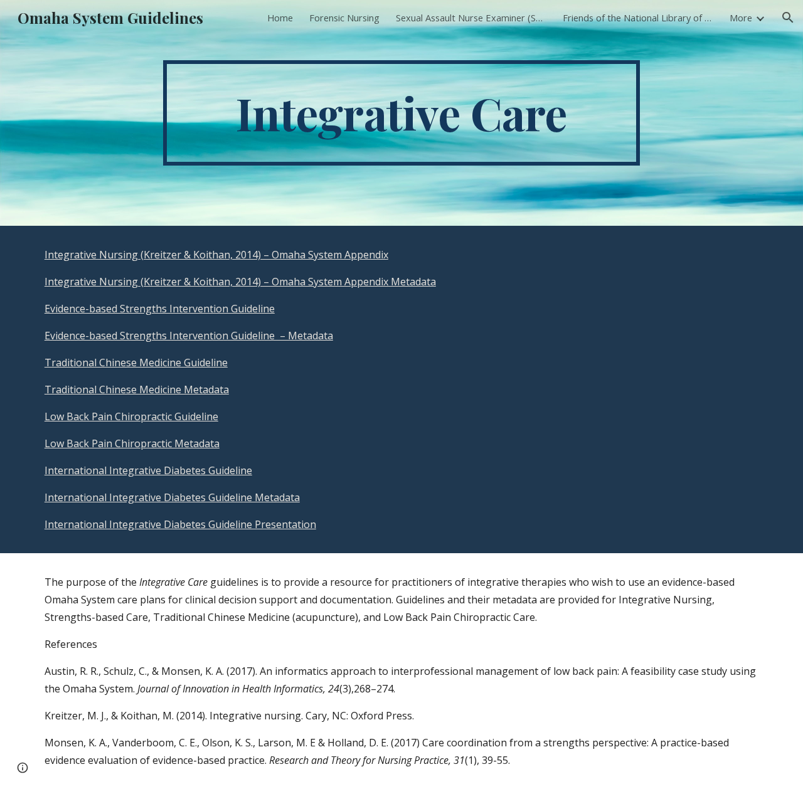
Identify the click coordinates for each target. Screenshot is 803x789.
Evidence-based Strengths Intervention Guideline (160, 308)
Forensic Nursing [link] (344, 17)
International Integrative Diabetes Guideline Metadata (172, 497)
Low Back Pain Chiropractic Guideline (131, 416)
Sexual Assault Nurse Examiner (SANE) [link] (471, 17)
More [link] (741, 17)
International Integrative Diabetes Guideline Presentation (180, 524)
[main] (401, 113)
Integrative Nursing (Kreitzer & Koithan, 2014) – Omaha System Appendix (216, 255)
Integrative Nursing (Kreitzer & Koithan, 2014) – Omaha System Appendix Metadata (240, 282)
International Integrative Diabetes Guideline (148, 470)
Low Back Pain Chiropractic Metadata (132, 443)
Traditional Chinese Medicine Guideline (136, 362)
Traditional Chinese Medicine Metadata (137, 389)
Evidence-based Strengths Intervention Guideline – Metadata (189, 335)
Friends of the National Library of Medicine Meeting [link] (638, 17)
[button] (788, 18)
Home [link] (280, 17)
